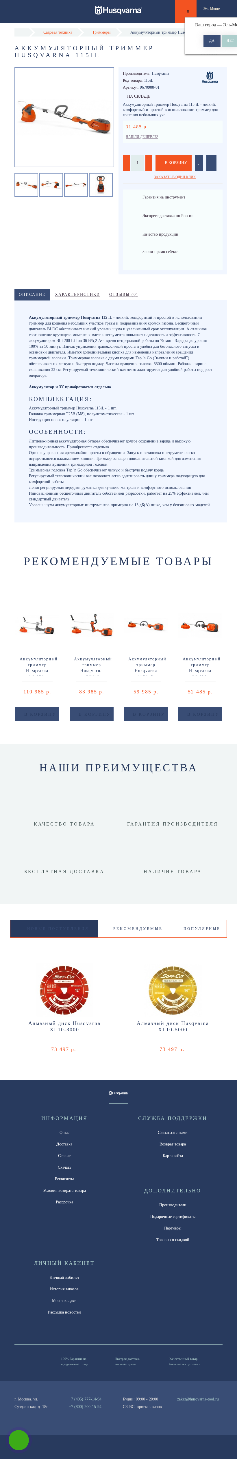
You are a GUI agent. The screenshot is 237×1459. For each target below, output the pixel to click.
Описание (32, 294)
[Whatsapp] (180, 1406)
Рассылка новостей (64, 1312)
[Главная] (21, 32)
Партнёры (172, 1228)
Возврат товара (173, 1144)
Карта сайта (173, 1156)
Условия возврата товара (64, 1190)
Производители (172, 1205)
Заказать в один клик (175, 177)
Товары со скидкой (172, 1240)
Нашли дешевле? (142, 137)
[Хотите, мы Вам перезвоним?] (19, 1440)
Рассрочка (64, 1202)
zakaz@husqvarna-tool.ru (198, 1399)
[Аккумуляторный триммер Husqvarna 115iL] (51, 184)
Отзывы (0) (123, 294)
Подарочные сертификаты (172, 1216)
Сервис (64, 1156)
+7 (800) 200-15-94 (85, 1407)
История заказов (64, 1289)
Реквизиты (64, 1179)
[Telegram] (189, 1407)
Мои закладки (64, 1300)
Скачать (64, 1167)
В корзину (175, 163)
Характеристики (77, 294)
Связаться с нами (173, 1132)
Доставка (64, 1144)
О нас (64, 1132)
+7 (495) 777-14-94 (85, 1399)
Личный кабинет (64, 1277)
